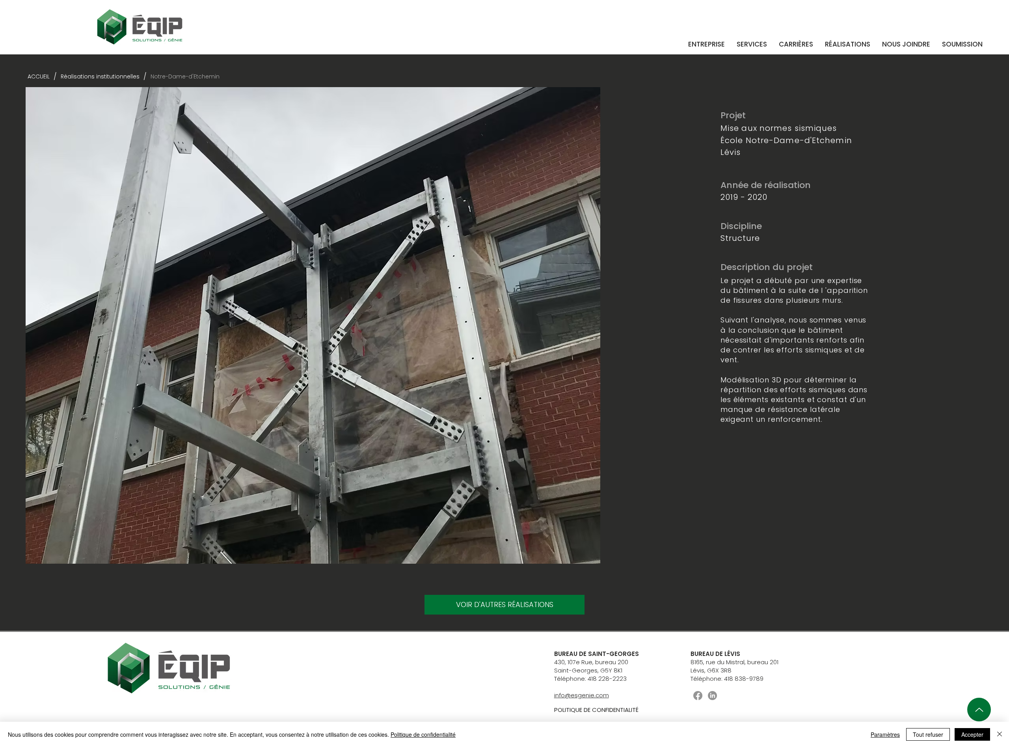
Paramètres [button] (885, 734)
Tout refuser (928, 734)
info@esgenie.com (581, 695)
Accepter (972, 734)
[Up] (979, 709)
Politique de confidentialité (423, 734)
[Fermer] (999, 734)
